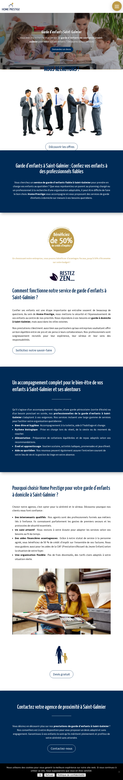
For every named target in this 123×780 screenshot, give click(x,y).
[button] (117, 6)
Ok (40, 775)
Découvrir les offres (61, 147)
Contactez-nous (61, 748)
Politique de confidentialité (71, 775)
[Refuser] (119, 771)
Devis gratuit (61, 674)
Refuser (49, 775)
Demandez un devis (61, 49)
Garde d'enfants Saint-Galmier (61, 32)
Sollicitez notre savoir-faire (34, 350)
